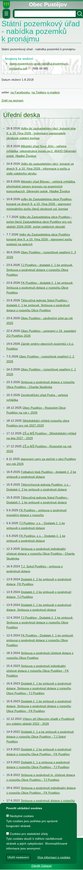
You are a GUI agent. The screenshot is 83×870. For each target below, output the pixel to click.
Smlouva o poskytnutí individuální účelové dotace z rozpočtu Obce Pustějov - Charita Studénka (40, 553)
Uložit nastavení (18, 857)
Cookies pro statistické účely (28, 833)
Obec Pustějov (48, 4)
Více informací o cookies (53, 857)
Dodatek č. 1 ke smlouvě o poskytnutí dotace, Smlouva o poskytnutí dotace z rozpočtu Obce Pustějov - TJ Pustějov (38, 688)
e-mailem (53, 92)
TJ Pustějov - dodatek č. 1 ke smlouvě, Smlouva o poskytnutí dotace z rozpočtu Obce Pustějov (39, 270)
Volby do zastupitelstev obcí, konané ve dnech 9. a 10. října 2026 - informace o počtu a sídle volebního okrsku (40, 168)
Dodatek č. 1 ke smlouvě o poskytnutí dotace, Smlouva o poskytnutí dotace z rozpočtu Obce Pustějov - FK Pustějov (38, 706)
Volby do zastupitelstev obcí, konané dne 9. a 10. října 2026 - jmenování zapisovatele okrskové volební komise (41, 133)
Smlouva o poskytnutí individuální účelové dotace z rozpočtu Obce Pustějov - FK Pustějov (37, 670)
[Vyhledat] (80, 14)
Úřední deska (21, 115)
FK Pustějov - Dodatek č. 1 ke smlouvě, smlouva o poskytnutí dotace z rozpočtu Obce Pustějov (40, 640)
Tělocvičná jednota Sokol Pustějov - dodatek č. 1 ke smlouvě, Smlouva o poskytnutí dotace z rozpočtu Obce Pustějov (38, 305)
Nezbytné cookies (21, 816)
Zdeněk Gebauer (41, 865)
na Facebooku (20, 92)
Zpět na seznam (12, 100)
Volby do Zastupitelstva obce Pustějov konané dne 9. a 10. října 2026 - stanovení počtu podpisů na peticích (39, 239)
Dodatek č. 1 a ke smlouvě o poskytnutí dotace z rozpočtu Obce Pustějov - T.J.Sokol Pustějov (40, 736)
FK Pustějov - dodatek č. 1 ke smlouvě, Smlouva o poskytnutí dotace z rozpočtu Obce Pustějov (39, 287)
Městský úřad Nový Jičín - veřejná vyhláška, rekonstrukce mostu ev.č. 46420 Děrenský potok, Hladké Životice (41, 151)
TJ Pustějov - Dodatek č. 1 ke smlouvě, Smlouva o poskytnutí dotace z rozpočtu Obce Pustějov (39, 622)
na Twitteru (38, 92)
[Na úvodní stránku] (6, 4)
